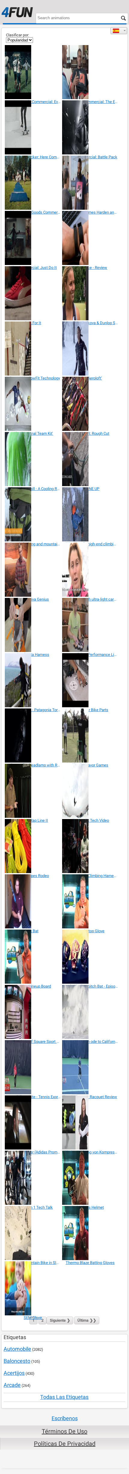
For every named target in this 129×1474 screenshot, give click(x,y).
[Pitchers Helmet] (90, 1178)
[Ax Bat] (33, 901)
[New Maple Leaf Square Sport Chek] (33, 1012)
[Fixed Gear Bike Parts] (90, 680)
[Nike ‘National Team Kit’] (33, 404)
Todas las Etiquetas (64, 1397)
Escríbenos (65, 1418)
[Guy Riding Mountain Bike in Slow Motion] (33, 1233)
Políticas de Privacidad (64, 1443)
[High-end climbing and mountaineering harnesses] (33, 514)
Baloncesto (17, 1361)
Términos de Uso (64, 1431)
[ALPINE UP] (90, 459)
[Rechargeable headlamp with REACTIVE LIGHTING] (33, 735)
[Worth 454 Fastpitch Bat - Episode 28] (90, 957)
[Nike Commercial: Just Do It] (33, 238)
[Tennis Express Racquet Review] (90, 1067)
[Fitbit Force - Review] (90, 238)
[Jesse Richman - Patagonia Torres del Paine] (33, 680)
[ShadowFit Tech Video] (90, 791)
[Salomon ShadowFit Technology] (33, 348)
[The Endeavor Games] (90, 735)
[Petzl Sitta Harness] (33, 625)
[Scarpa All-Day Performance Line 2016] (90, 625)
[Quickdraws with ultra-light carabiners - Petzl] (90, 570)
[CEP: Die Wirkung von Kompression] (90, 1122)
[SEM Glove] (33, 1288)
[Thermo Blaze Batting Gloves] (90, 1233)
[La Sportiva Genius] (33, 570)
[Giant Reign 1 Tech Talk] (33, 1178)
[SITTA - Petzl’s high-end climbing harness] (90, 514)
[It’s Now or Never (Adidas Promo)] (33, 1122)
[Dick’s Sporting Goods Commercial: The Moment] (33, 183)
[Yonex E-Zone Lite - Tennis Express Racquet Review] (33, 1067)
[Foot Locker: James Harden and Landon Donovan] (90, 183)
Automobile (17, 1349)
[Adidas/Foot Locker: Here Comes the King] (33, 127)
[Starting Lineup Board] (33, 957)
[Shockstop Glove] (90, 901)
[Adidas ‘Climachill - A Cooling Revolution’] (33, 459)
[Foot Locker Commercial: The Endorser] (90, 72)
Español (119, 31)
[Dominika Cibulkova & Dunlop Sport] (90, 293)
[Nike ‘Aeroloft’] (90, 348)
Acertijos (14, 1373)
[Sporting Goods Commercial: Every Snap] (33, 72)
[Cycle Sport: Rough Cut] (90, 404)
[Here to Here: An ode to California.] (90, 1012)
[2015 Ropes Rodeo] (33, 846)
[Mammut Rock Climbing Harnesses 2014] (90, 846)
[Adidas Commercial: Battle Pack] (90, 127)
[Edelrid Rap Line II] (33, 791)
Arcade (12, 1385)
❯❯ (86, 1320)
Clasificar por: (17, 35)
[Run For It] (33, 293)
